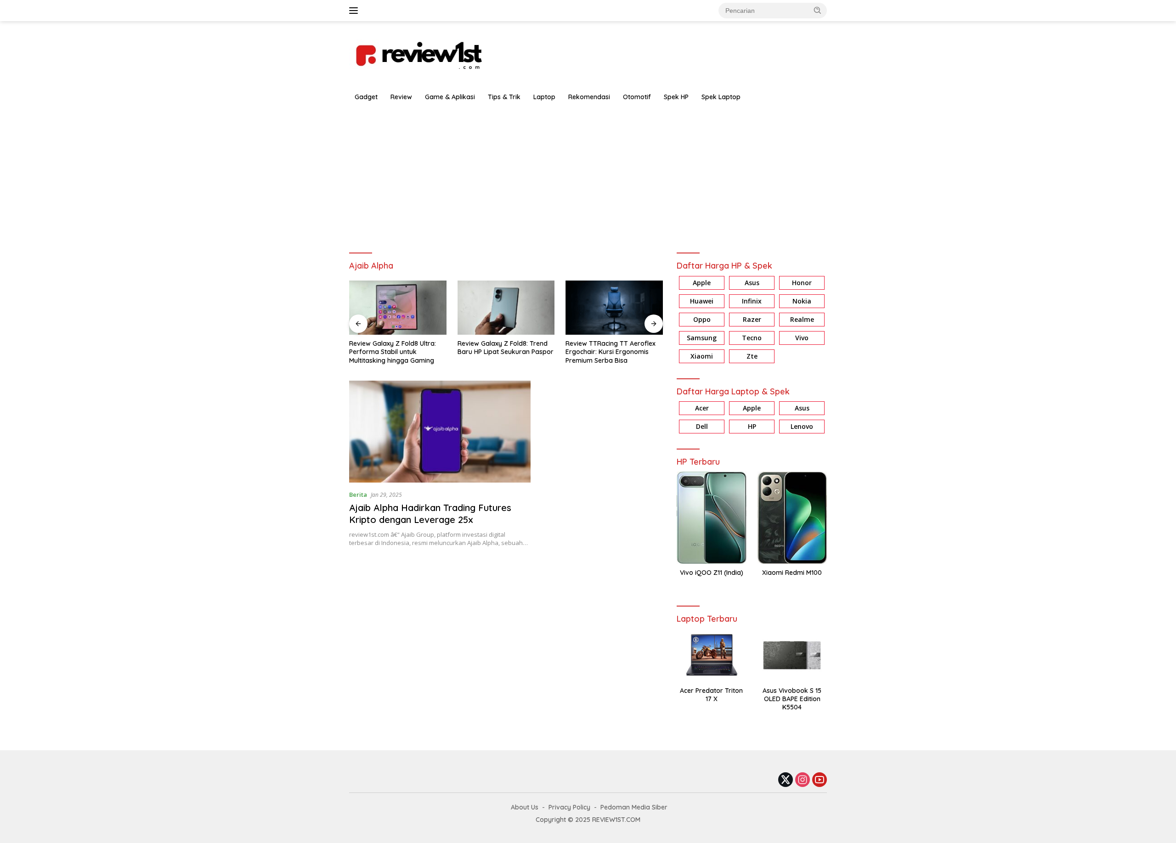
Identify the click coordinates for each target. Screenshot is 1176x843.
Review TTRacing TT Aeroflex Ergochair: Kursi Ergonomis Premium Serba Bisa (531, 351)
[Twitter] (785, 780)
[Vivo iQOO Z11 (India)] (711, 518)
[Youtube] (819, 780)
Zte (752, 356)
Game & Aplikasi (450, 97)
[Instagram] (802, 780)
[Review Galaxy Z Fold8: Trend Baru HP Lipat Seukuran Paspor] (426, 308)
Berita (358, 494)
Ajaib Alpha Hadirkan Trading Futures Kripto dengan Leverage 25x (430, 513)
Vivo (801, 337)
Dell (702, 426)
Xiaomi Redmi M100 (792, 572)
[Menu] (355, 10)
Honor (802, 282)
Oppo (702, 319)
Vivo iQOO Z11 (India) (711, 572)
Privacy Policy (569, 807)
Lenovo (802, 426)
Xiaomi (701, 356)
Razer (752, 319)
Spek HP (676, 97)
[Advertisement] (588, 175)
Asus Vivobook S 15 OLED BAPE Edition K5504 (792, 698)
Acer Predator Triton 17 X (711, 694)
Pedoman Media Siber (633, 807)
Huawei (701, 301)
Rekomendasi (589, 97)
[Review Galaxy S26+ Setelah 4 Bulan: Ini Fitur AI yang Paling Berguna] (642, 308)
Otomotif (637, 97)
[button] (817, 10)
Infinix (752, 301)
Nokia (801, 301)
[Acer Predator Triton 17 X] (711, 655)
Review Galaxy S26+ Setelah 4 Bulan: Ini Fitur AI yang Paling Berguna (639, 351)
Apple (702, 282)
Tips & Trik (504, 97)
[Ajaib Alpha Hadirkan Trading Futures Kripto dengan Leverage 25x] (440, 432)
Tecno (752, 337)
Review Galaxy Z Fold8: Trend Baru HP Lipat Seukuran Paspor (425, 347)
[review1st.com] (418, 53)
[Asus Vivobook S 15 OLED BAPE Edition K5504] (792, 655)
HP (752, 426)
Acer (702, 408)
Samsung (702, 337)
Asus (752, 282)
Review (401, 97)
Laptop (544, 97)
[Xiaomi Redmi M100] (792, 518)
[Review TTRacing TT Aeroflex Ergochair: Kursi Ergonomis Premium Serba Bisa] (534, 308)
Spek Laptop (721, 97)
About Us (524, 807)
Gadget (366, 97)
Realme (802, 319)
